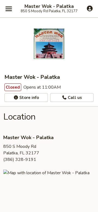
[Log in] (90, 8)
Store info (28, 97)
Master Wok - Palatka (49, 6)
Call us (74, 97)
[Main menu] (8, 8)
